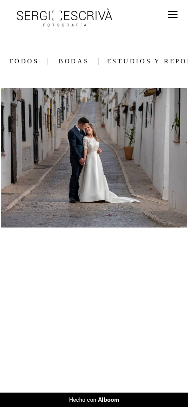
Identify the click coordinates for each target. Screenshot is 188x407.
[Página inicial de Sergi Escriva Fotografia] (64, 18)
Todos (24, 61)
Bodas (74, 61)
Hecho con (94, 400)
